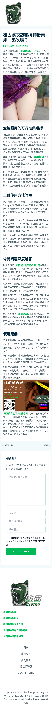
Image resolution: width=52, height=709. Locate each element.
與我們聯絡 (25, 666)
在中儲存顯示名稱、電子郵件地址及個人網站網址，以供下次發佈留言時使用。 (25, 541)
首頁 (26, 647)
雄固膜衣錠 (39, 156)
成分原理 (26, 654)
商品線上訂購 (26, 673)
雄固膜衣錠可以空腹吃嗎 (16, 413)
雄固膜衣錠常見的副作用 (28, 265)
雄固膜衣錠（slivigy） (31, 51)
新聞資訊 (26, 660)
